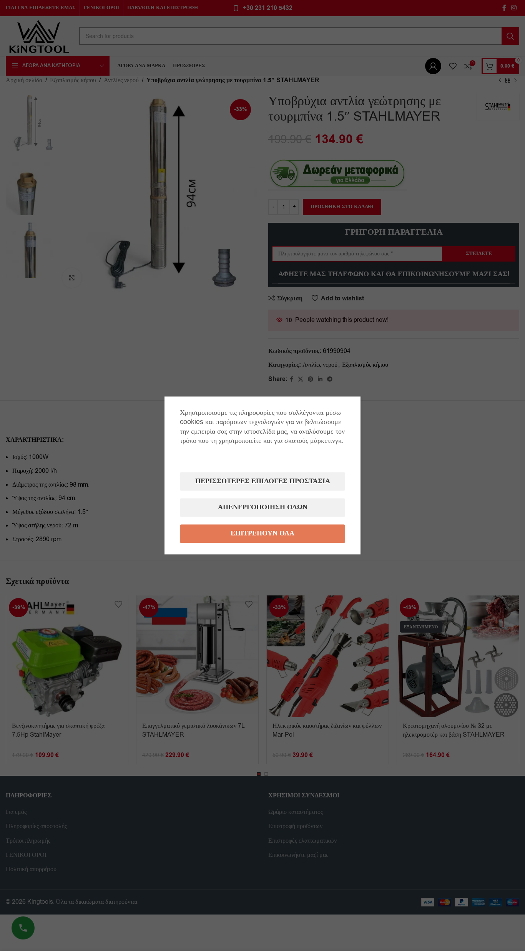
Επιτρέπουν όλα (262, 533)
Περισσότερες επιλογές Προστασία (262, 481)
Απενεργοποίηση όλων (262, 507)
